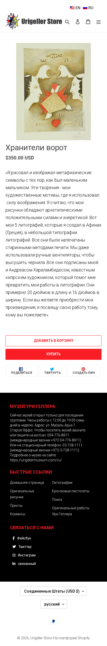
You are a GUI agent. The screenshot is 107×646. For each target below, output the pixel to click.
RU (90, 7)
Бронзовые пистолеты (70, 491)
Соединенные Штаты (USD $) (52, 591)
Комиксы (17, 514)
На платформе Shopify (71, 638)
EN (77, 7)
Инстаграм (27, 555)
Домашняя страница (27, 483)
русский (52, 604)
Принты (16, 506)
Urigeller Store (41, 638)
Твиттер (25, 547)
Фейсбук (24, 538)
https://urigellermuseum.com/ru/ (36, 460)
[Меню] (98, 21)
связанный (27, 564)
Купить (54, 354)
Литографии (62, 483)
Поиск (57, 500)
